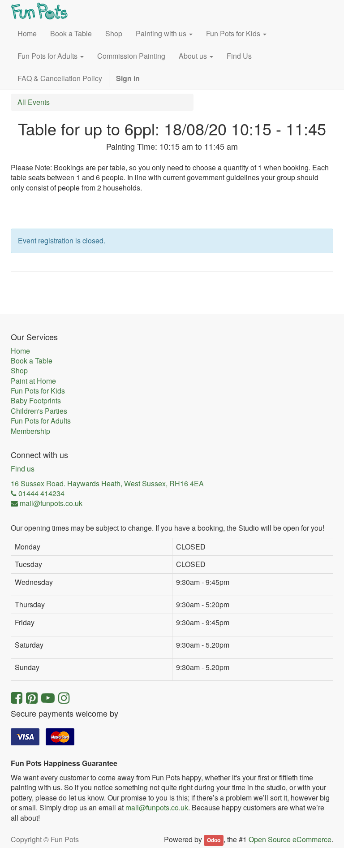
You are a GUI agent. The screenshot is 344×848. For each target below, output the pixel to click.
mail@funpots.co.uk (156, 807)
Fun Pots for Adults (41, 421)
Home (20, 351)
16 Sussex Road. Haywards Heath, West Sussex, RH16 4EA (107, 484)
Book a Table (31, 361)
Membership (30, 431)
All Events (33, 102)
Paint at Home (33, 381)
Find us (22, 469)
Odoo (213, 840)
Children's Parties (39, 411)
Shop (19, 371)
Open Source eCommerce (290, 839)
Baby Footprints (36, 401)
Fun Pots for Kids (38, 391)
